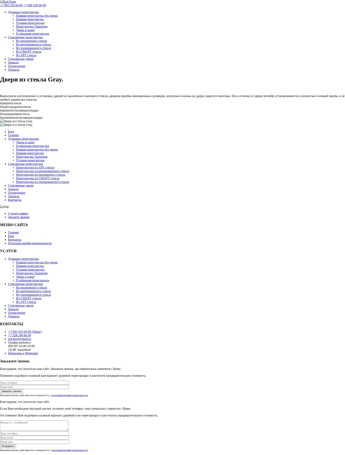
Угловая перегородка (30, 23)
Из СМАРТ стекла (28, 51)
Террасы (13, 69)
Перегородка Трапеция (31, 26)
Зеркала (13, 62)
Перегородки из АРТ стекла (35, 167)
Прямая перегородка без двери (37, 15)
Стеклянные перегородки (25, 37)
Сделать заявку (18, 213)
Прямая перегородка (30, 19)
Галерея (13, 135)
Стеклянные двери (21, 59)
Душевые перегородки (23, 12)
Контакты (14, 200)
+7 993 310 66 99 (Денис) (25, 331)
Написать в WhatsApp (23, 353)
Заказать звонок (19, 217)
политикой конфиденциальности (70, 395)
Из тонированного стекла (33, 48)
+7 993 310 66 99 (11, 5)
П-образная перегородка (32, 33)
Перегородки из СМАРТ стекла (37, 178)
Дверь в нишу (25, 30)
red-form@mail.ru (19, 339)
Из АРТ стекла (26, 55)
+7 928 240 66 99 (34, 5)
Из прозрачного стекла (31, 41)
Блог (11, 131)
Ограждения (16, 66)
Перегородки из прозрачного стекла (40, 174)
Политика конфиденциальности (30, 243)
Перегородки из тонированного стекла (42, 182)
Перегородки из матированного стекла (42, 171)
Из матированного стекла (33, 44)
